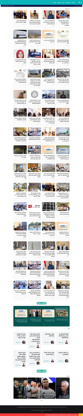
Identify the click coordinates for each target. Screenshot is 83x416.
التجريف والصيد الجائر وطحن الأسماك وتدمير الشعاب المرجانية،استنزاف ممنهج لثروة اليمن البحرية (35, 338)
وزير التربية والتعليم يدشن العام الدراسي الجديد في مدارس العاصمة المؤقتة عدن (49, 157)
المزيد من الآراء (41, 371)
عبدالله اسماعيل (46, 360)
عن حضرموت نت (49, 410)
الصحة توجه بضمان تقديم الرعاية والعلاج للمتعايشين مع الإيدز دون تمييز (63, 41)
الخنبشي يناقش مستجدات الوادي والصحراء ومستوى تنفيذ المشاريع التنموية (34, 175)
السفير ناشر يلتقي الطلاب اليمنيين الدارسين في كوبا (64, 213)
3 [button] (42, 324)
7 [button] (39, 324)
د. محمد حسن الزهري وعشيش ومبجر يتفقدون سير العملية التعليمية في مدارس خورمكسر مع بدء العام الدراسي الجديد (63, 195)
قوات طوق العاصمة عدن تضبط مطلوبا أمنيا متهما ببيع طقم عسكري (63, 101)
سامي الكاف (46, 342)
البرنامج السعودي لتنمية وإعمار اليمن (61, 308)
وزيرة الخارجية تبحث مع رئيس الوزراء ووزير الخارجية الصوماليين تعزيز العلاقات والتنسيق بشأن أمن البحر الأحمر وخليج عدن (49, 273)
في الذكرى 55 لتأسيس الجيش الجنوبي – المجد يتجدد (35, 232)
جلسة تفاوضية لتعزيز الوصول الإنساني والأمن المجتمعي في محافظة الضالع (20, 272)
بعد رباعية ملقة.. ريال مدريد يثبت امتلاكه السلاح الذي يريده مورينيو (34, 396)
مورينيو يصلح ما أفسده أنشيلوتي (21, 396)
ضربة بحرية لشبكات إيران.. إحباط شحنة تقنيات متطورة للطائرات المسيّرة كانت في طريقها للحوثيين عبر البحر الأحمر (49, 215)
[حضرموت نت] (80, 2)
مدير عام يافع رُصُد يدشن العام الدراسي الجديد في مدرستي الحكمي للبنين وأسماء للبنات (35, 157)
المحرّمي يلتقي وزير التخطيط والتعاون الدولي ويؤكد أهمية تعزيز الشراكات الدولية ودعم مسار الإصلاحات (49, 254)
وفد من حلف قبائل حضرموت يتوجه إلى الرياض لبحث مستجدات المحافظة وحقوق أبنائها (34, 101)
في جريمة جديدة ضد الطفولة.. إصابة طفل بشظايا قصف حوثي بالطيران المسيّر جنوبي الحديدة (34, 22)
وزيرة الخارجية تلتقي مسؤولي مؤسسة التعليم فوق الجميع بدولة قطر (63, 253)
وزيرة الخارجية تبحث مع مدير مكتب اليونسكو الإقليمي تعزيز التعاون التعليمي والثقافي (63, 119)
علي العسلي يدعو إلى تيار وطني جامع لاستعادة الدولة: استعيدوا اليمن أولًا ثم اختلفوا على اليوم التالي (34, 215)
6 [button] (40, 324)
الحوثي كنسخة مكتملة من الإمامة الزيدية (49, 353)
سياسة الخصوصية (44, 410)
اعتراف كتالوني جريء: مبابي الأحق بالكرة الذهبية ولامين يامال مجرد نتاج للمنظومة (49, 396)
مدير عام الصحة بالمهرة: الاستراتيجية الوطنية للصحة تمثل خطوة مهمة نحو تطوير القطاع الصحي (20, 42)
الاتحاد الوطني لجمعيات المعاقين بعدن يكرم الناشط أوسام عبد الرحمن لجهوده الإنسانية (63, 157)
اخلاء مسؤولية (40, 410)
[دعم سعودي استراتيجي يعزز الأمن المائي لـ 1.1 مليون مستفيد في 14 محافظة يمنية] (62, 312)
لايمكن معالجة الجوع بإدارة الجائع (49, 335)
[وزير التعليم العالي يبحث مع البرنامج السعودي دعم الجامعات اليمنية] (48, 313)
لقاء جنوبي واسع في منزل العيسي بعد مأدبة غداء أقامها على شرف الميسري (49, 233)
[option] (62, 315)
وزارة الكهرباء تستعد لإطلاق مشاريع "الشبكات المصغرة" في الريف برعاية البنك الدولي (20, 194)
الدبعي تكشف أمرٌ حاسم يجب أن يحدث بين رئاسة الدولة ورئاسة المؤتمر (20, 61)
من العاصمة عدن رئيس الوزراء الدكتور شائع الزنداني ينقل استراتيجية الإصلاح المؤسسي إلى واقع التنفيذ (34, 355)
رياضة (63, 2)
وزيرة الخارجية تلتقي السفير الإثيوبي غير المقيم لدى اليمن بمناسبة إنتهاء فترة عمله (49, 194)
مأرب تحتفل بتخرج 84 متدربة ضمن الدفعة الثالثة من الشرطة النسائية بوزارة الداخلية (49, 80)
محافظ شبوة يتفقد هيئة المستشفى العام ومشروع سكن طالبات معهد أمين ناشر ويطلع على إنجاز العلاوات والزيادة (21, 320)
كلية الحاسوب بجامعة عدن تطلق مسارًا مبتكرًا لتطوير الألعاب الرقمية (20, 214)
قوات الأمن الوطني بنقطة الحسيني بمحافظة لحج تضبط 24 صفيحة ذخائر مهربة (34, 194)
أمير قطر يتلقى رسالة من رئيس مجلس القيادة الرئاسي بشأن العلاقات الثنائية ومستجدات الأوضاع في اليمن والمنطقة (49, 293)
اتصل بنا (32, 410)
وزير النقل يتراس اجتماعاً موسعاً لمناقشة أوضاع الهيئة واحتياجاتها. (34, 138)
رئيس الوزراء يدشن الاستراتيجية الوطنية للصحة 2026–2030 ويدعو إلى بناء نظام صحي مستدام (20, 234)
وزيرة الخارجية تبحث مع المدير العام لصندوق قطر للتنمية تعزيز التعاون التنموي (49, 61)
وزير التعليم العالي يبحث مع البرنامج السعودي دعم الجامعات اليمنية (49, 320)
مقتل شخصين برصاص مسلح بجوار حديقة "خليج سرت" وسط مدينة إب (49, 175)
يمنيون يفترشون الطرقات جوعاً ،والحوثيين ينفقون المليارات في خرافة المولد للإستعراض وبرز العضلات (20, 356)
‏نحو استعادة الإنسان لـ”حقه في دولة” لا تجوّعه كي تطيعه (21, 335)
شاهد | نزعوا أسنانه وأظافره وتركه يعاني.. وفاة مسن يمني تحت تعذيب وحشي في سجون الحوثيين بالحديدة (49, 120)
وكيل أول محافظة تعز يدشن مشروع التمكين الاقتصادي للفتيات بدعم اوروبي (50, 101)
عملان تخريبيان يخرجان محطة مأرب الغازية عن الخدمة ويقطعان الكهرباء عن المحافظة (34, 253)
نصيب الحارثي (60, 342)
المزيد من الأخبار (41, 303)
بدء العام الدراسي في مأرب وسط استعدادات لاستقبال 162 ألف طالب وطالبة (20, 292)
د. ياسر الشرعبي (32, 363)
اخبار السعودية (67, 2)
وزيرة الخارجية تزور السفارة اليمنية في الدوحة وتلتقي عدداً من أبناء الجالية (63, 175)
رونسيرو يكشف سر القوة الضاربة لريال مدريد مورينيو (63, 396)
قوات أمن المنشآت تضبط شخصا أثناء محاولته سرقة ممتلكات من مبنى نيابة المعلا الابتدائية (20, 101)
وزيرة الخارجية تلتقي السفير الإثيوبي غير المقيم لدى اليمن (21, 21)
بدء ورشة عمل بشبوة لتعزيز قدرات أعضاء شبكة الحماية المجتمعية (64, 233)
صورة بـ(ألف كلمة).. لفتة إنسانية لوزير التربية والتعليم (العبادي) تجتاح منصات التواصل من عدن (63, 80)
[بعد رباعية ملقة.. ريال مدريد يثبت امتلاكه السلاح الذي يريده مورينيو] (34, 388)
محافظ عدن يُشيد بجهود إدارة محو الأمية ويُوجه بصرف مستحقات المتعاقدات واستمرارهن (64, 23)
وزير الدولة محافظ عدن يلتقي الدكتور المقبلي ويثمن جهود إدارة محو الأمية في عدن (63, 61)
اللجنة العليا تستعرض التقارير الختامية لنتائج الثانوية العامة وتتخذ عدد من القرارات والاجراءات (49, 139)
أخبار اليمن (73, 2)
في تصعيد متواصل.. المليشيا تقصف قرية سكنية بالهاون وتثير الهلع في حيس (34, 41)
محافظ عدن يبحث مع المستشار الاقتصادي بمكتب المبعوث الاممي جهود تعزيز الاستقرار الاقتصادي (63, 273)
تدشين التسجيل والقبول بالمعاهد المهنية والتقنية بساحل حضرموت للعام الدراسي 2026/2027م (20, 139)
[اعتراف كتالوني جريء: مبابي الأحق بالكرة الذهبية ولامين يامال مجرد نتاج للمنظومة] (49, 388)
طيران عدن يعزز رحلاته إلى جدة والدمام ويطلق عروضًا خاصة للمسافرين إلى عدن (63, 139)
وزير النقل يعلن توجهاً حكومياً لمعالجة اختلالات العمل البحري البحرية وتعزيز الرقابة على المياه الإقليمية (35, 273)
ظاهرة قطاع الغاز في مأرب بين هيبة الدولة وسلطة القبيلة (63, 335)
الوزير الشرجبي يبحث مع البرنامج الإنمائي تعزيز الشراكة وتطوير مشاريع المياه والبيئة (34, 119)
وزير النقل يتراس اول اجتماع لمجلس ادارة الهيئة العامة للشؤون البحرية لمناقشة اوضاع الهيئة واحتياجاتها (34, 293)
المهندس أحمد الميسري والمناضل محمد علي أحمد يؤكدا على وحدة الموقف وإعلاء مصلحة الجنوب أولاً (20, 176)
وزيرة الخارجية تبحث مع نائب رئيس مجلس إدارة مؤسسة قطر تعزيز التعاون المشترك (49, 22)
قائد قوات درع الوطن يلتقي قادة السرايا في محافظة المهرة (20, 118)
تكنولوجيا (59, 2)
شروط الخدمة (35, 410)
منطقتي (54, 2)
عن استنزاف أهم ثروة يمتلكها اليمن (63, 353)
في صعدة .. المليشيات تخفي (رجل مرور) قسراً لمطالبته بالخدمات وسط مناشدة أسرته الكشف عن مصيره (35, 62)
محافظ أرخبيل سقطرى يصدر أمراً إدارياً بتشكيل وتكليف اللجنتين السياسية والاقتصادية (20, 80)
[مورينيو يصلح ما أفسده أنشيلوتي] (20, 388)
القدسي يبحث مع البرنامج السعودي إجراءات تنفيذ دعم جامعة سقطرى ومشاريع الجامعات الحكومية (35, 320)
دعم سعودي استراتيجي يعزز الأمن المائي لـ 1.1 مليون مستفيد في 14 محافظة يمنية (62, 320)
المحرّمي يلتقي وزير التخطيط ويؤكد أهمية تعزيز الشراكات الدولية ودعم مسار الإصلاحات (21, 253)
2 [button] (43, 324)
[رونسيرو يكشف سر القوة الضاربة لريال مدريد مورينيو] (63, 388)
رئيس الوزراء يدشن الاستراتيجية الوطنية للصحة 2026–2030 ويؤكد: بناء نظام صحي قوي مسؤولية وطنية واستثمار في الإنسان (63, 293)
